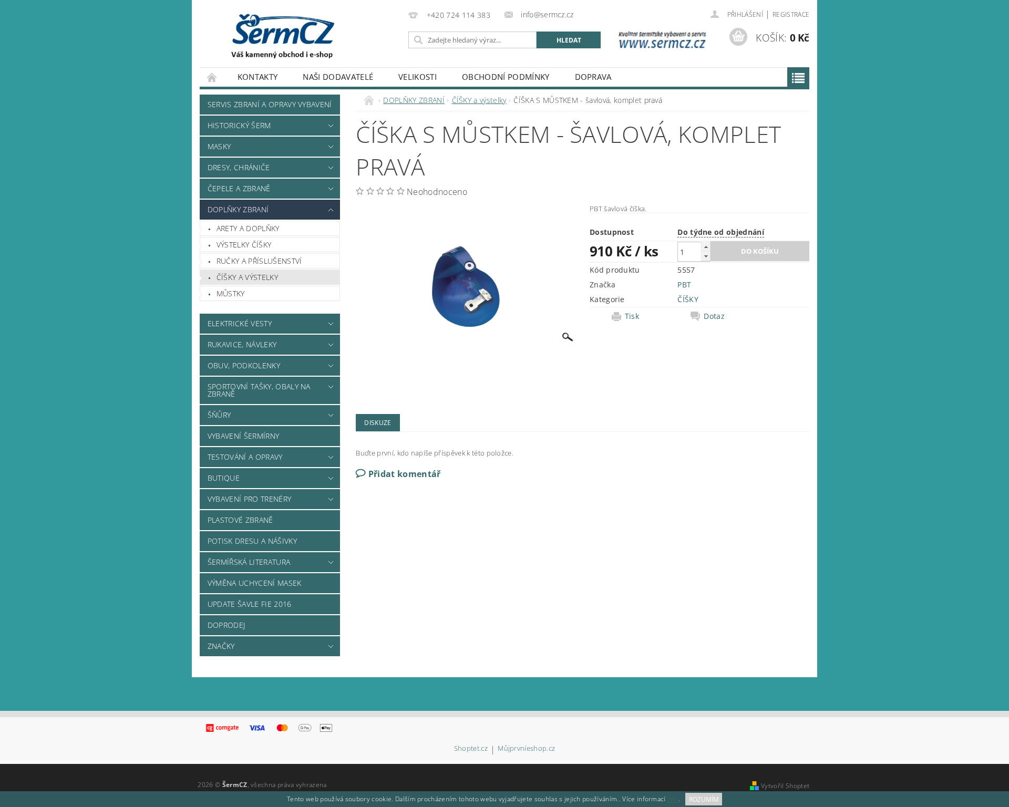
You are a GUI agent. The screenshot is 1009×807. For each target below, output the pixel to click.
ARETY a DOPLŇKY (248, 228)
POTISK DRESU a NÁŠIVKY (252, 541)
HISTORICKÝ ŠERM (239, 125)
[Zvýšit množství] (706, 247)
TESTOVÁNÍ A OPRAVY (245, 457)
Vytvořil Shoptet (785, 785)
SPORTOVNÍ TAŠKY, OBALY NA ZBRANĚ (259, 390)
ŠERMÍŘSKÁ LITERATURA (249, 562)
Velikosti (417, 76)
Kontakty (258, 76)
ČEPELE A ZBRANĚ (239, 188)
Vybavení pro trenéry (249, 499)
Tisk (632, 316)
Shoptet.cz (471, 749)
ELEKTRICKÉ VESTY (240, 323)
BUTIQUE (224, 478)
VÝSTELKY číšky (244, 245)
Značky (221, 646)
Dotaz (714, 316)
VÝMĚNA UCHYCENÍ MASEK (255, 583)
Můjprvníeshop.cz (526, 749)
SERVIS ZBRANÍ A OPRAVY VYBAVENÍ (270, 104)
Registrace (791, 14)
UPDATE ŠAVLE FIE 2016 (250, 604)
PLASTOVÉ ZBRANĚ (240, 520)
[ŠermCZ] (281, 35)
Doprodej (226, 625)
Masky (219, 146)
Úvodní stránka (212, 77)
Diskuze (377, 422)
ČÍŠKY (687, 299)
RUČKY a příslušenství (259, 261)
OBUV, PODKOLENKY (244, 365)
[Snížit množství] (706, 256)
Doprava (593, 76)
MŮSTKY (231, 293)
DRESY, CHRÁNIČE (239, 167)
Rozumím (704, 799)
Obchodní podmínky (505, 76)
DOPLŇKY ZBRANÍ (238, 209)
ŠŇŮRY (219, 415)
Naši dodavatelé (338, 76)
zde (672, 799)
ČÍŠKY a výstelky (247, 277)
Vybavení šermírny (243, 436)
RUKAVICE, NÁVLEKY (242, 344)
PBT (684, 284)
